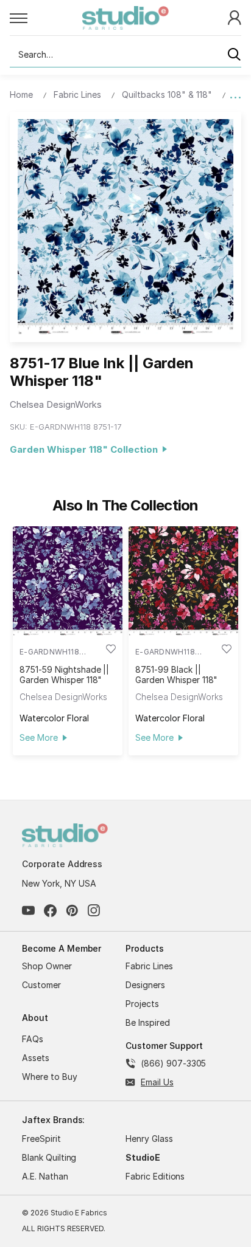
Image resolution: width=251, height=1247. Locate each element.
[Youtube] (28, 910)
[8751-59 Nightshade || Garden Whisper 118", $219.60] (67, 581)
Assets (35, 1058)
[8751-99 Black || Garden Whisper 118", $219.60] (183, 581)
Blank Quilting (49, 1157)
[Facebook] (50, 910)
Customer (41, 985)
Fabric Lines (149, 966)
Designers (145, 985)
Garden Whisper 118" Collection (86, 449)
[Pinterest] (72, 910)
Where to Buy (49, 1076)
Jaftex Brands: (53, 1120)
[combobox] (125, 54)
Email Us (157, 1082)
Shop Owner (47, 966)
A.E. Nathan (45, 1176)
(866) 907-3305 (173, 1063)
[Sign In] (234, 17)
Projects (142, 1003)
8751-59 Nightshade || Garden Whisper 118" (64, 674)
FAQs (32, 1039)
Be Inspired (147, 1022)
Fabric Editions (155, 1176)
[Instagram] (94, 910)
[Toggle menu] (46, 17)
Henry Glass (149, 1138)
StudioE (142, 1157)
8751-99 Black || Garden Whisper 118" (176, 674)
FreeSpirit (41, 1138)
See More (38, 737)
